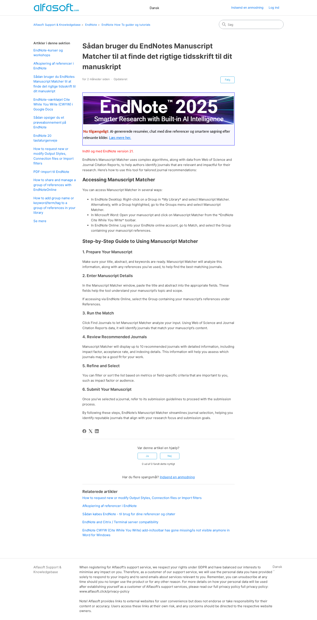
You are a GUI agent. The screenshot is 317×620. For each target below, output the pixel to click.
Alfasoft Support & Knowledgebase (57, 24)
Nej (170, 455)
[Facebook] (84, 431)
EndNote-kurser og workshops (48, 52)
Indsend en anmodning (247, 7)
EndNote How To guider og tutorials (126, 24)
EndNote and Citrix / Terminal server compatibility (120, 522)
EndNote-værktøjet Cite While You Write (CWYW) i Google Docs (53, 104)
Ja (147, 455)
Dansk (154, 8)
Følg (227, 79)
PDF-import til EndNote (51, 172)
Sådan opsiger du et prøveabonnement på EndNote (49, 122)
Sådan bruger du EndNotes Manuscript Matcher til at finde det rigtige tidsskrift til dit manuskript (54, 84)
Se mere (39, 221)
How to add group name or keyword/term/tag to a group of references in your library (54, 205)
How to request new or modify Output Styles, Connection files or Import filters (53, 156)
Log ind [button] (274, 7)
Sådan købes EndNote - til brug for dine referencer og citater (128, 514)
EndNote (91, 24)
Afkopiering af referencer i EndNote (53, 65)
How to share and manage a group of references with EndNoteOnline (54, 185)
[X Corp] (91, 431)
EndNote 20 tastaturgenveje (45, 138)
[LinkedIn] (97, 431)
